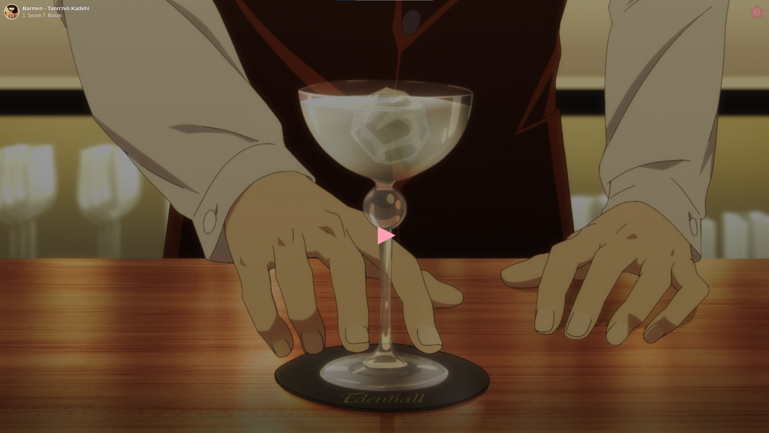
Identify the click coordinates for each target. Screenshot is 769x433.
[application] (384, 216)
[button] (384, 235)
